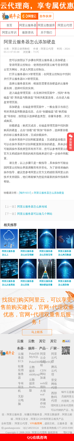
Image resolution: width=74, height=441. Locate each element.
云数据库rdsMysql (33, 371)
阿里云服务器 (27, 25)
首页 (9, 25)
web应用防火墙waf (44, 389)
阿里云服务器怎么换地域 (32, 206)
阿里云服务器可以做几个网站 (34, 213)
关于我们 (46, 32)
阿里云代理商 (39, 432)
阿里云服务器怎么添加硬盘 (49, 192)
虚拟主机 (50, 423)
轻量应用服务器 (21, 372)
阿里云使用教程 (20, 48)
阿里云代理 (65, 25)
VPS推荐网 (36, 423)
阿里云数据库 (46, 25)
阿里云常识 (9, 32)
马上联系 (37, 332)
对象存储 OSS (43, 403)
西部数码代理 (54, 397)
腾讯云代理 (54, 370)
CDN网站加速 (43, 374)
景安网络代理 (54, 383)
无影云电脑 (21, 400)
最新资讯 (28, 32)
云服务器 (62, 423)
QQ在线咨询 (37, 437)
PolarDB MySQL (33, 355)
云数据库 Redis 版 (32, 385)
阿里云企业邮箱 (43, 359)
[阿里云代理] (28, 16)
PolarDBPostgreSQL (33, 361)
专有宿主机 (21, 387)
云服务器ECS (21, 357)
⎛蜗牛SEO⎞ (25, 192)
